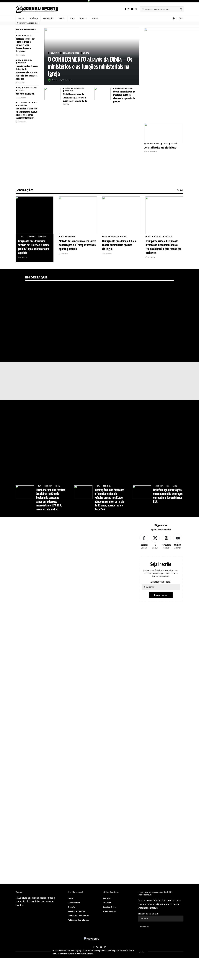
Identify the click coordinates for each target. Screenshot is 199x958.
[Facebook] (125, 9)
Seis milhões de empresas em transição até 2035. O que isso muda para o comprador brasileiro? (26, 113)
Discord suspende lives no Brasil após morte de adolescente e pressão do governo (124, 96)
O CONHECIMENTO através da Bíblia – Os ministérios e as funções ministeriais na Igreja (90, 66)
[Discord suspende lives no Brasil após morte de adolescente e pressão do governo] (102, 94)
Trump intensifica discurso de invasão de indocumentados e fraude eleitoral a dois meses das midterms (27, 72)
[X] (128, 9)
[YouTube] (132, 9)
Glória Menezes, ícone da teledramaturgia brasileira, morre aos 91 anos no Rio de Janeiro (75, 99)
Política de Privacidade (62, 953)
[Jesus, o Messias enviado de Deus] (163, 132)
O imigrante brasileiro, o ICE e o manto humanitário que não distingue (119, 245)
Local (86, 53)
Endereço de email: (160, 581)
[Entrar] (169, 18)
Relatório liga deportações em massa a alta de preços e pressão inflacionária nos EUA (168, 495)
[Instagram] (135, 9)
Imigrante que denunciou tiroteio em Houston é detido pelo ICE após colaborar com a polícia (33, 247)
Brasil (67, 88)
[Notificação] (173, 18)
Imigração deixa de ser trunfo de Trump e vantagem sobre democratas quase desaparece (25, 45)
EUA (19, 35)
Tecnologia (22, 105)
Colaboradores (30, 87)
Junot (56, 80)
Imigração (28, 35)
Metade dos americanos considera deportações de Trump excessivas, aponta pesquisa (77, 245)
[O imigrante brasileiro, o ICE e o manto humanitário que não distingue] (121, 215)
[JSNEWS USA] (37, 9)
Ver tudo (180, 190)
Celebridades (79, 88)
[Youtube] (177, 541)
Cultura (21, 90)
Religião (54, 53)
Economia (28, 60)
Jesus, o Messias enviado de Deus (160, 147)
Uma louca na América (25, 93)
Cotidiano (69, 91)
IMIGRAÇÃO (24, 190)
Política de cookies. (85, 953)
